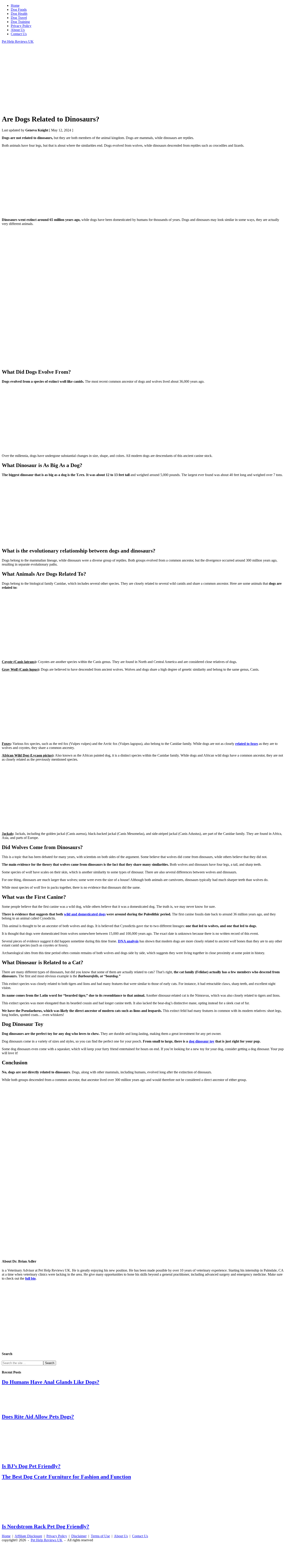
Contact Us (140, 1536)
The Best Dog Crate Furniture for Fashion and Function (66, 1477)
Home (6, 1536)
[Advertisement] (136, 78)
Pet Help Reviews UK (18, 41)
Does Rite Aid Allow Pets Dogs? (38, 1417)
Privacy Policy (56, 1536)
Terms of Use (100, 1536)
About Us (121, 1536)
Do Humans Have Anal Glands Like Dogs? (50, 1382)
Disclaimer (79, 1536)
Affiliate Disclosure (28, 1536)
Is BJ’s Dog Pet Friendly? (31, 1466)
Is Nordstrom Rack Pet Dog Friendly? (45, 1526)
